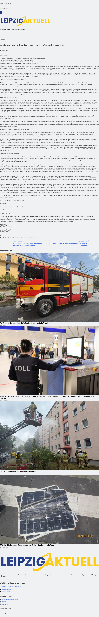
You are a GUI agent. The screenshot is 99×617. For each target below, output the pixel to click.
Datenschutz (8, 613)
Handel (6, 29)
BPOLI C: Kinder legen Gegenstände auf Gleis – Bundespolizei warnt (27, 545)
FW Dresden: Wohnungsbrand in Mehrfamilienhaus (19, 472)
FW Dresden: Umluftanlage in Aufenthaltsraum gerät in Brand (24, 323)
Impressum (2, 613)
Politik (9, 29)
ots (3, 235)
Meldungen (18, 29)
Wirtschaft (2, 29)
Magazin (23, 29)
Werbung (13, 613)
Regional (14, 29)
